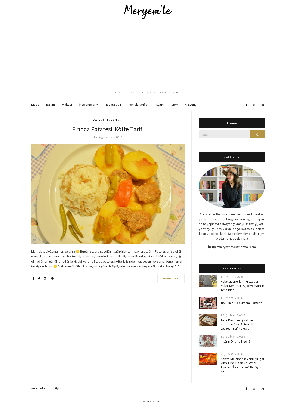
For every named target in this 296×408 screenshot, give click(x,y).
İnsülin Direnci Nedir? (235, 341)
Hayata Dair (113, 104)
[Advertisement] (148, 54)
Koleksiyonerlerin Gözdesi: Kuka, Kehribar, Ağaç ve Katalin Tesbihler (242, 285)
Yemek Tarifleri (138, 104)
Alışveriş (190, 104)
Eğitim (160, 104)
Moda (35, 104)
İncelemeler (87, 104)
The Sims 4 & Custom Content (241, 303)
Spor (174, 104)
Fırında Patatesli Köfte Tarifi (108, 129)
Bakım (50, 104)
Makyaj (67, 104)
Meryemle (155, 401)
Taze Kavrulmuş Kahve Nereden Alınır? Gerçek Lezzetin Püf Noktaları (237, 324)
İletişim (57, 388)
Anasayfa (38, 388)
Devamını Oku (171, 278)
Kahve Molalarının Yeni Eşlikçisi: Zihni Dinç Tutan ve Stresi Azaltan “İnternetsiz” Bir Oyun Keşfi (243, 365)
